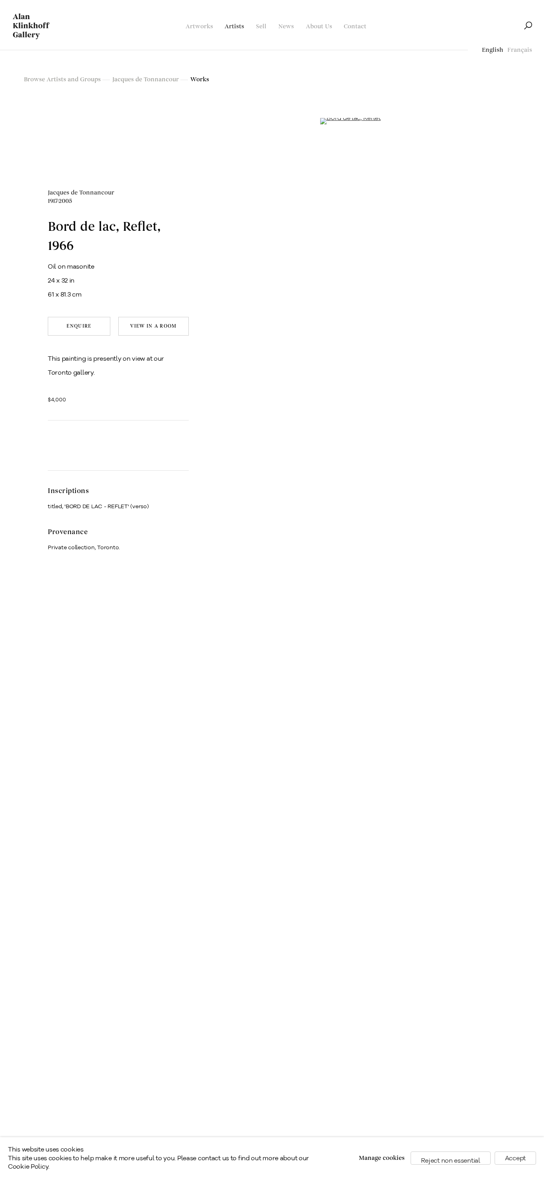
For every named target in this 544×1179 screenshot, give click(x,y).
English (492, 50)
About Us (319, 26)
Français (519, 50)
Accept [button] (515, 1158)
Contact (355, 26)
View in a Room (153, 326)
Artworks (199, 26)
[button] (62, 441)
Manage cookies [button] (382, 1158)
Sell (261, 26)
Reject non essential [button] (450, 1160)
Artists (234, 26)
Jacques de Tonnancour (81, 197)
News (286, 26)
